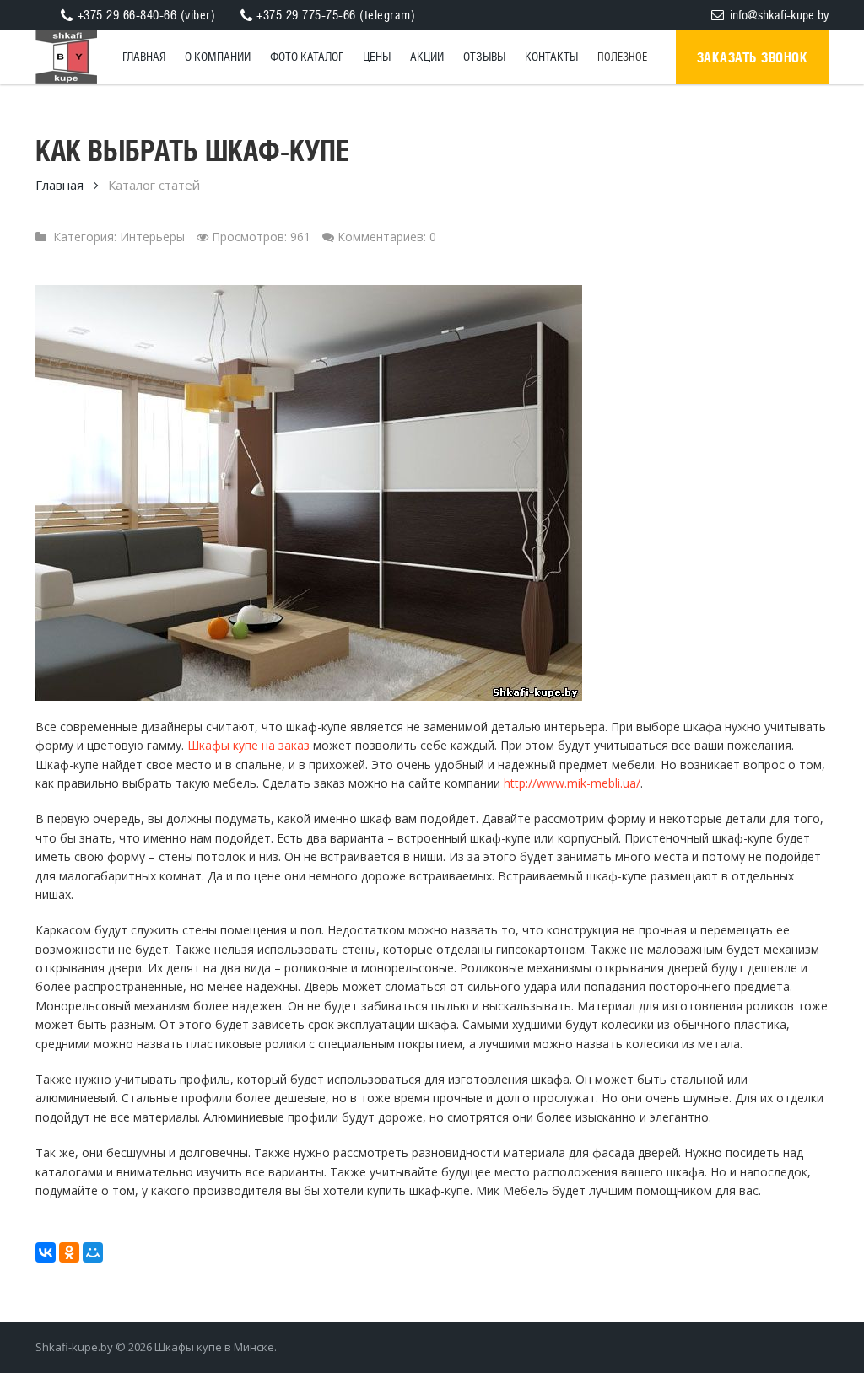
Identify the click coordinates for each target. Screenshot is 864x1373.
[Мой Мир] (93, 1252)
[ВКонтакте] (45, 1252)
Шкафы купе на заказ (248, 745)
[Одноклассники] (69, 1252)
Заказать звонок (752, 57)
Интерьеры (152, 237)
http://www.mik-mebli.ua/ (572, 783)
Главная (59, 184)
